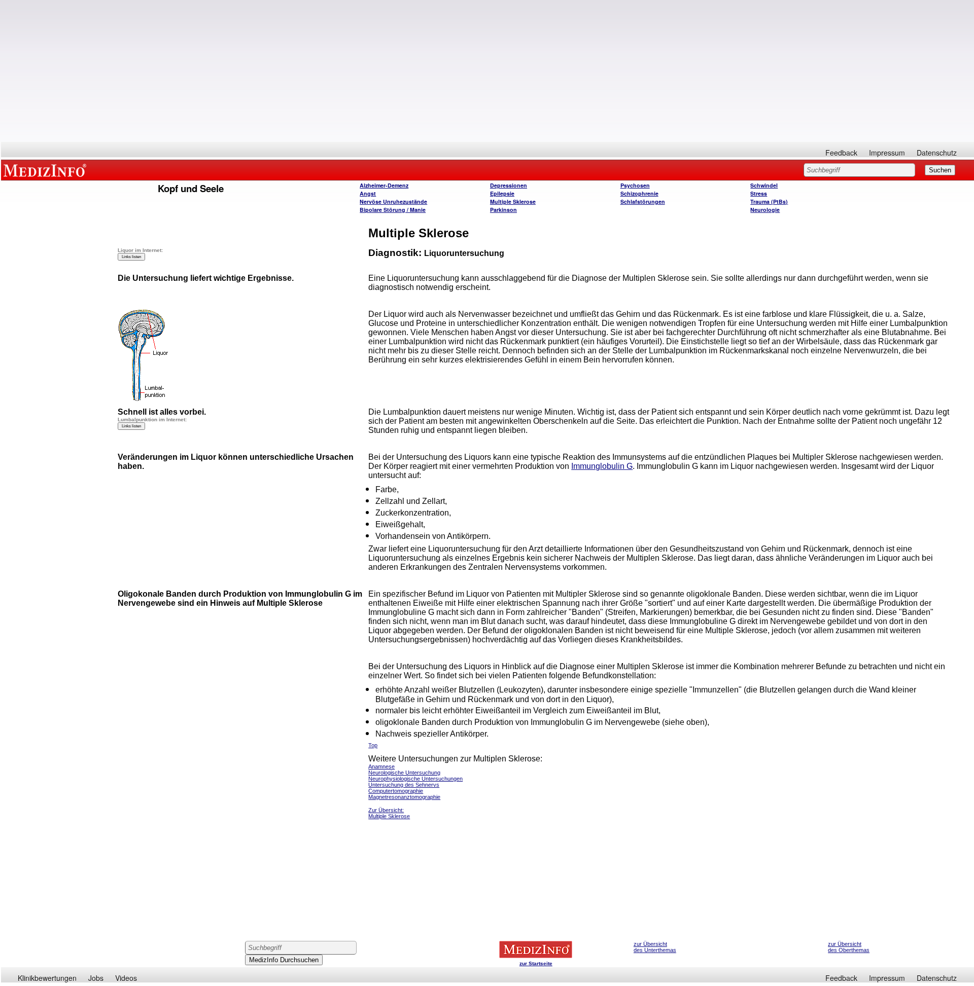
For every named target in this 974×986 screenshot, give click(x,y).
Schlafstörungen (642, 201)
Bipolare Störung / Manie (393, 209)
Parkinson (503, 209)
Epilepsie (502, 193)
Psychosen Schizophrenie (639, 189)
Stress (758, 193)
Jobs (95, 978)
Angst (368, 193)
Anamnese (381, 766)
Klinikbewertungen (47, 978)
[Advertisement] (487, 71)
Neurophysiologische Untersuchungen (415, 779)
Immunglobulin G (602, 466)
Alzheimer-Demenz (384, 185)
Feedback (841, 153)
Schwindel (764, 185)
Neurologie (765, 209)
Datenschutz (937, 153)
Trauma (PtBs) (769, 201)
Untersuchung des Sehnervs (403, 785)
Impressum (887, 153)
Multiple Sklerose (513, 201)
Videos (126, 978)
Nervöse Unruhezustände (393, 201)
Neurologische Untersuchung (404, 773)
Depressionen (508, 185)
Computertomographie (395, 791)
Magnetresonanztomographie (404, 797)
